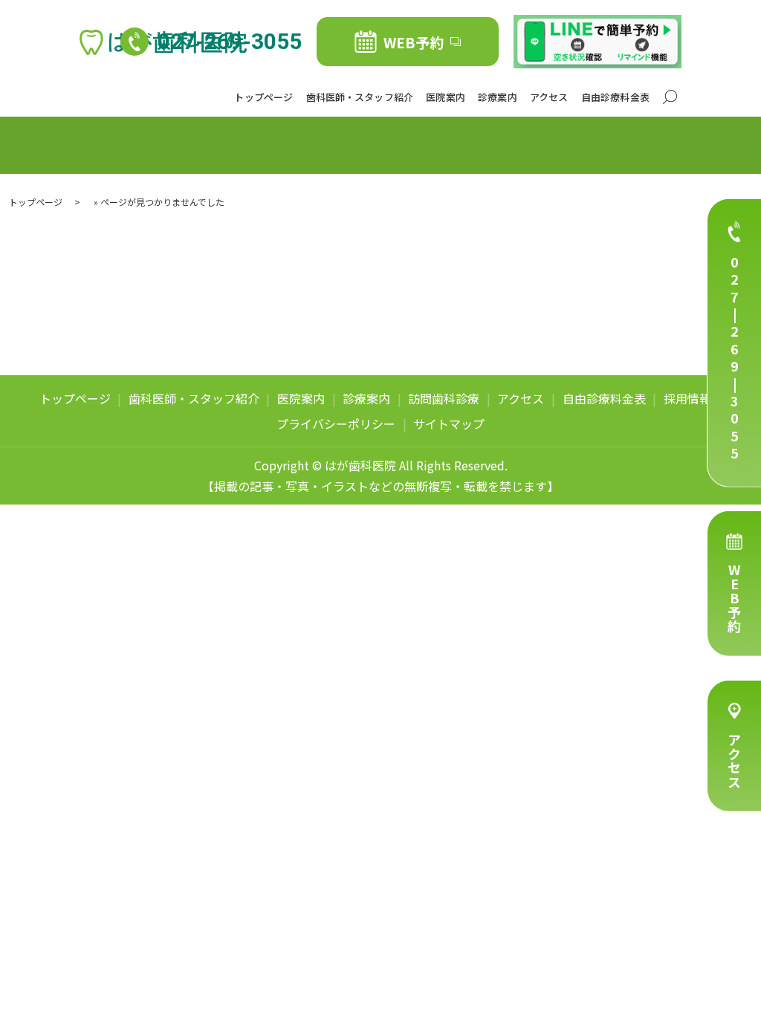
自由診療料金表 (615, 97)
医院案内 (445, 97)
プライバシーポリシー (335, 423)
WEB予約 (734, 598)
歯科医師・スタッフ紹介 (359, 97)
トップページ (263, 97)
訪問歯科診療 (443, 398)
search (670, 98)
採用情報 (687, 398)
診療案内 (497, 97)
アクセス (734, 761)
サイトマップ (449, 423)
